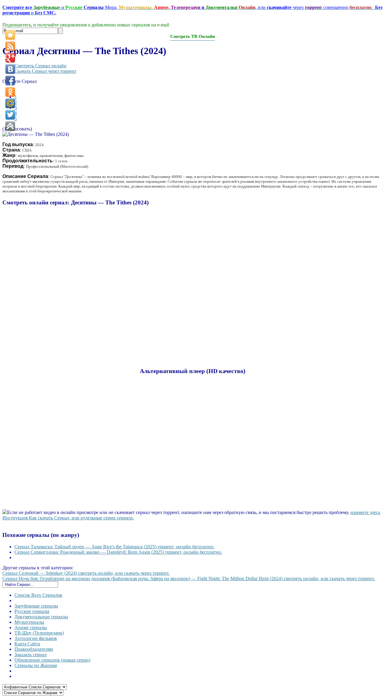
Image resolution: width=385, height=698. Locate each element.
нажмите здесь (365, 512)
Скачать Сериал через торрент (45, 71)
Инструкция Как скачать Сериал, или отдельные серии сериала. (68, 517)
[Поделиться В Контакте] (10, 69)
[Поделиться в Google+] (10, 58)
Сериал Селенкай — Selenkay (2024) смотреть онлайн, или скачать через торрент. (86, 573)
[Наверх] (10, 126)
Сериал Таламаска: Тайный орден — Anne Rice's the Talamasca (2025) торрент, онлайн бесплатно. (114, 546)
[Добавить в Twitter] (10, 115)
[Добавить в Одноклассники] (10, 92)
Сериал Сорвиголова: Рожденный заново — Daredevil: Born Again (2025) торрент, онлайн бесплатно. (118, 552)
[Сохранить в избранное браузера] (10, 35)
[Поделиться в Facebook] (10, 80)
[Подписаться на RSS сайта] (10, 46)
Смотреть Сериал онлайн (40, 65)
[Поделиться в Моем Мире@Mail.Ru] (10, 103)
